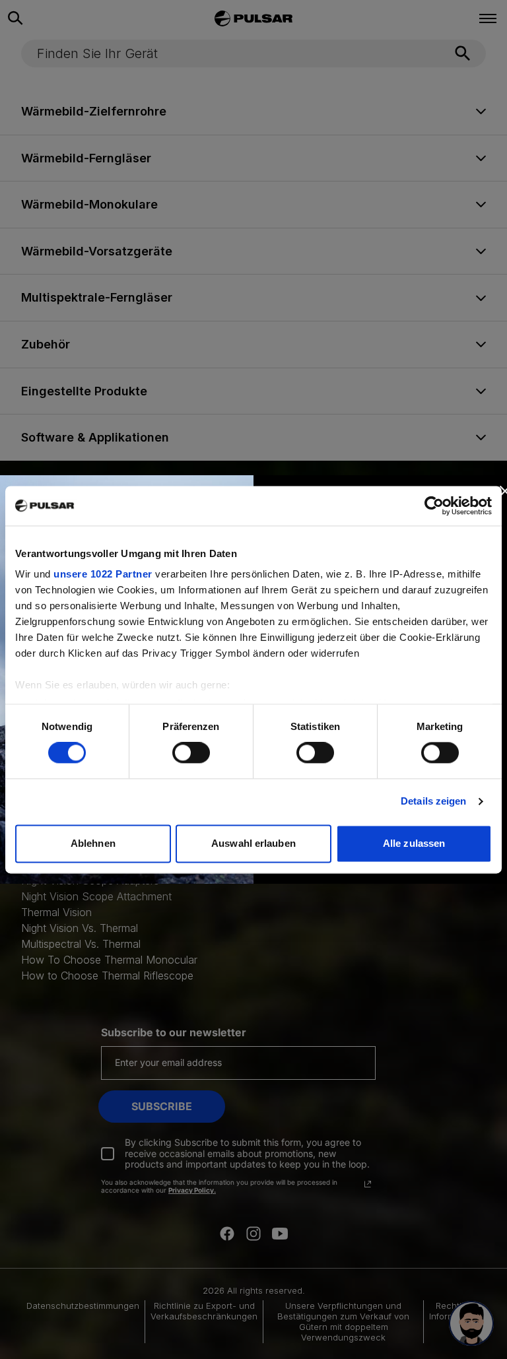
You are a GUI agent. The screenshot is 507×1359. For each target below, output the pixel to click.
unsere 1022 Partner (102, 574)
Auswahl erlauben (253, 843)
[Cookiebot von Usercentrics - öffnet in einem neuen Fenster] (434, 505)
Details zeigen (433, 801)
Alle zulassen (414, 843)
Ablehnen (93, 843)
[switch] (191, 753)
